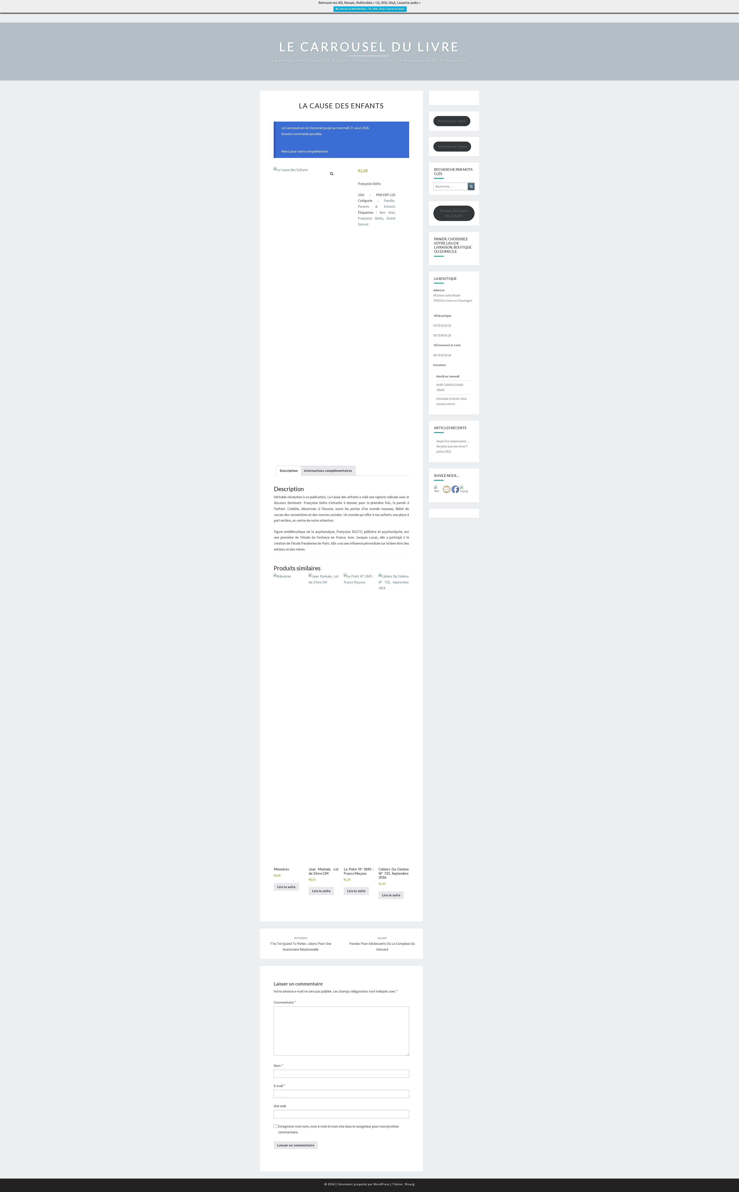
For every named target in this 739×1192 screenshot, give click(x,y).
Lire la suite (286, 887)
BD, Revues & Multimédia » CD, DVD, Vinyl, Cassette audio (370, 9)
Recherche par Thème (452, 146)
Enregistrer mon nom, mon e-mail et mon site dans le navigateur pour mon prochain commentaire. (338, 1129)
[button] (331, 173)
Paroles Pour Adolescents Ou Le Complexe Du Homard (382, 944)
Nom (278, 1065)
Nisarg (410, 1184)
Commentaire (285, 1002)
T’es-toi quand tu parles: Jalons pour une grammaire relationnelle (300, 944)
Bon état (387, 212)
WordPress (382, 1184)
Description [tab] (289, 470)
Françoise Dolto (370, 218)
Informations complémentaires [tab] (328, 470)
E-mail (279, 1086)
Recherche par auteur (452, 121)
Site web (280, 1106)
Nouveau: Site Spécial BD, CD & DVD (454, 213)
